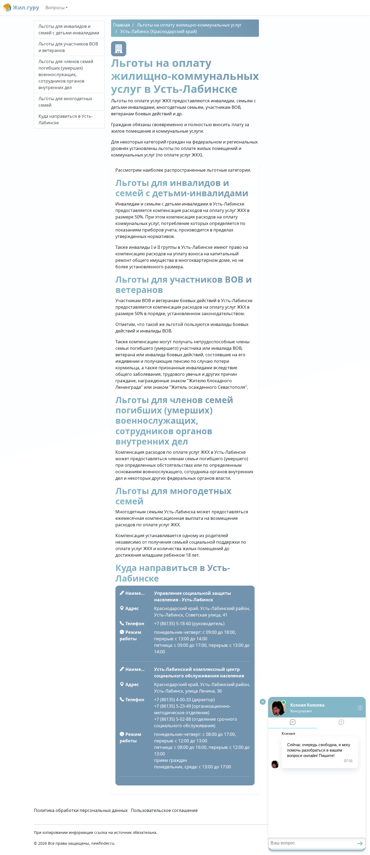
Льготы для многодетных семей (65, 102)
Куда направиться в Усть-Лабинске (65, 119)
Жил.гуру (25, 7)
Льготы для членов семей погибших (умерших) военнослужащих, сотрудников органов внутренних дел (65, 74)
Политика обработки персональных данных (81, 810)
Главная (121, 25)
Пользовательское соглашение (164, 810)
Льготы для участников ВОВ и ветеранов (68, 47)
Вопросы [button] (55, 8)
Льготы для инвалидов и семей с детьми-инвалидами (68, 29)
